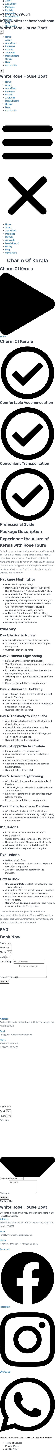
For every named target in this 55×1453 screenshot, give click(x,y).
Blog (7, 62)
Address (4, 1019)
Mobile (3, 1040)
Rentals (9, 49)
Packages (10, 46)
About (8, 40)
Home (8, 37)
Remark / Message (9, 977)
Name (3, 943)
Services (4, 1120)
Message (4, 1193)
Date (2, 957)
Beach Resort (12, 56)
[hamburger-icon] (1, 34)
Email (2, 947)
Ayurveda (10, 52)
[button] (27, 168)
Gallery (8, 59)
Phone (3, 952)
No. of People (6, 961)
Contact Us (11, 65)
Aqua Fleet (10, 43)
